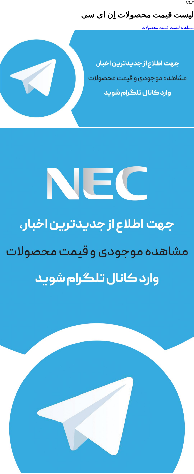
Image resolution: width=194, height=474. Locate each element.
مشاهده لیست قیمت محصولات (168, 27)
